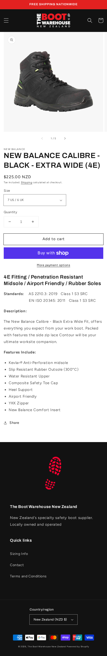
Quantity (10, 212)
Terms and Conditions (28, 576)
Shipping (26, 182)
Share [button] (14, 423)
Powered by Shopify (78, 646)
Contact (17, 565)
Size (7, 190)
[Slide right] (64, 138)
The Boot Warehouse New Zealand (47, 646)
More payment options (53, 265)
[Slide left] (42, 138)
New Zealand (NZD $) (50, 619)
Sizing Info (19, 554)
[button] (6, 20)
